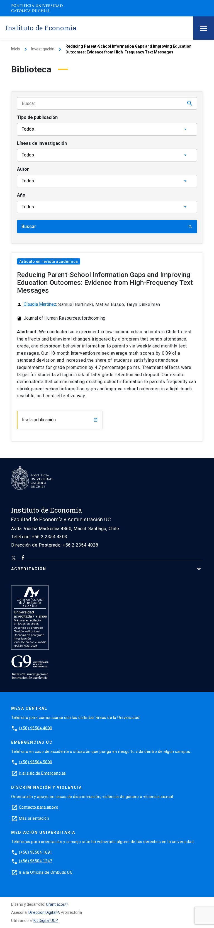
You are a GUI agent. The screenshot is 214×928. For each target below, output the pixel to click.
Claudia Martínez (40, 304)
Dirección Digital (42, 912)
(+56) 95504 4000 (35, 728)
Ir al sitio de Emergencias (42, 773)
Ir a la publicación (60, 419)
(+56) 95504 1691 (35, 852)
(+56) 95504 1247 (35, 861)
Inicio (15, 49)
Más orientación (34, 818)
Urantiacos (55, 904)
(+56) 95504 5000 (35, 762)
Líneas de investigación (42, 143)
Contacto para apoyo (39, 807)
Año (21, 195)
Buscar (107, 226)
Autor (23, 169)
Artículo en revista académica (48, 261)
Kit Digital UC (44, 920)
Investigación (42, 49)
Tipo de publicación (37, 117)
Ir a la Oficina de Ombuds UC (45, 872)
